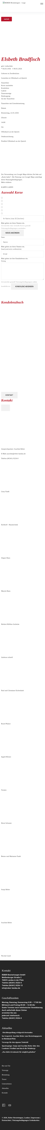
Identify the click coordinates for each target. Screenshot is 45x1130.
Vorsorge (5, 1070)
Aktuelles (5, 1088)
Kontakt (9, 395)
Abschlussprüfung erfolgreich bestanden (17, 1032)
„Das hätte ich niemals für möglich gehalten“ (19, 1052)
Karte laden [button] (7, 187)
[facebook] (4, 1105)
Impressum (35, 1118)
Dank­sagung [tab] (5, 96)
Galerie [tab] (3, 91)
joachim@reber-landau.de (16, 454)
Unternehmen (7, 1084)
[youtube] (10, 1105)
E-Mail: (13, 454)
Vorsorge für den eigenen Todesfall (15, 1042)
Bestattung (5, 1075)
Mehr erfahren (6, 182)
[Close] (5, 408)
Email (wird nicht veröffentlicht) (11, 249)
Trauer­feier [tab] (5, 83)
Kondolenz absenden (24, 286)
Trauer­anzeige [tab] (6, 93)
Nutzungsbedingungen (9, 228)
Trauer (4, 1079)
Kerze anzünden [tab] (7, 85)
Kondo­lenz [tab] (5, 88)
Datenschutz (6, 1120)
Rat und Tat (6, 1066)
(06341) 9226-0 (12, 458)
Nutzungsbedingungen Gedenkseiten (25, 1120)
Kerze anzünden (12, 233)
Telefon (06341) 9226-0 (12, 983)
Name (3, 237)
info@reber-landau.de (11, 988)
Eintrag (3, 261)
